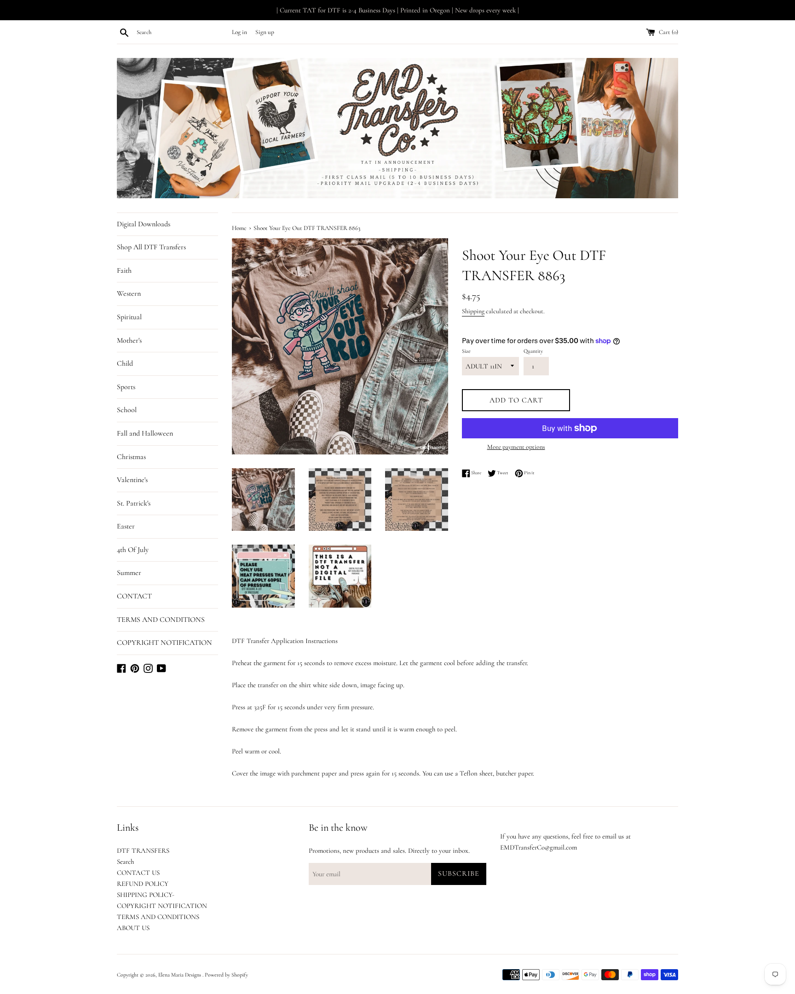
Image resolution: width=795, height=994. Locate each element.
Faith (124, 270)
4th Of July (133, 549)
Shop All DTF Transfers (151, 247)
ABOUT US (133, 928)
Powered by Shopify (226, 974)
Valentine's (132, 479)
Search (125, 861)
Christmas (131, 456)
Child (125, 363)
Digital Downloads (143, 224)
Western (129, 293)
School (127, 409)
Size (466, 351)
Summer (129, 572)
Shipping (473, 311)
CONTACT (134, 596)
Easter (126, 526)
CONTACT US (138, 872)
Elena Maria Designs (180, 974)
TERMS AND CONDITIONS (161, 619)
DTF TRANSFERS (143, 850)
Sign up (264, 32)
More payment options (516, 447)
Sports (126, 386)
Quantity (533, 351)
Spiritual (129, 317)
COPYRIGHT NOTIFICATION (164, 642)
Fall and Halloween (145, 433)
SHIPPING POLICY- (145, 895)
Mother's (129, 340)
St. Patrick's (133, 503)
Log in (239, 32)
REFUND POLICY (142, 883)
